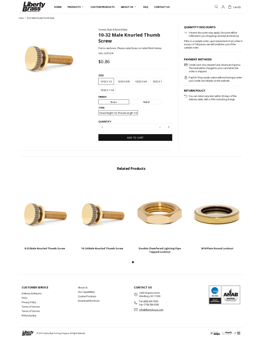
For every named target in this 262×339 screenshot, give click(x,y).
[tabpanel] (160, 218)
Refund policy (29, 315)
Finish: (102, 96)
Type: (101, 107)
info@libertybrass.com (151, 309)
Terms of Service (31, 306)
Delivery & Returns (32, 293)
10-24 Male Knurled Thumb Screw (102, 248)
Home (21, 18)
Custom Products (87, 296)
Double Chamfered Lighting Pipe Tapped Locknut (160, 250)
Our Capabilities (86, 292)
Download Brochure (89, 300)
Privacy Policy (29, 302)
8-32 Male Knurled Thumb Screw (45, 248)
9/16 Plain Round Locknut (217, 248)
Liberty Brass (34, 6)
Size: (101, 75)
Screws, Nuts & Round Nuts (113, 29)
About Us (83, 287)
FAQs (24, 298)
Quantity (104, 121)
